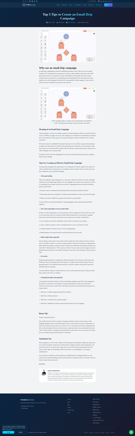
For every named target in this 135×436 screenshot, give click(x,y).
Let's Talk (108, 5)
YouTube (108, 432)
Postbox (27, 400)
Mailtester (95, 415)
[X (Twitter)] (25, 1)
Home (58, 5)
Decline (20, 432)
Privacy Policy (71, 410)
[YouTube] (32, 1)
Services (64, 5)
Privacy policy (8, 429)
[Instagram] (30, 1)
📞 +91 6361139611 (91, 1)
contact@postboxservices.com (27, 406)
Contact (69, 407)
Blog (85, 5)
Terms (69, 412)
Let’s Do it (42, 364)
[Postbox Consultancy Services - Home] (30, 4)
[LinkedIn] (23, 1)
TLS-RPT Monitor (97, 417)
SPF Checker (96, 402)
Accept (8, 432)
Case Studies (78, 5)
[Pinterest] (34, 1)
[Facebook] (27, 1)
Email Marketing (71, 22)
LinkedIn (86, 432)
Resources (91, 5)
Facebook (97, 432)
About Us (98, 5)
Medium (112, 432)
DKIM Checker (96, 404)
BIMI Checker (96, 409)
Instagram (102, 432)
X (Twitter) (91, 432)
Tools (70, 5)
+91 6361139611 (24, 408)
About (69, 402)
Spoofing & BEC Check (98, 420)
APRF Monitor (96, 423)
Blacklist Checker (97, 412)
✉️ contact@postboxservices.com (105, 1)
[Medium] (36, 1)
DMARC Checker (97, 407)
